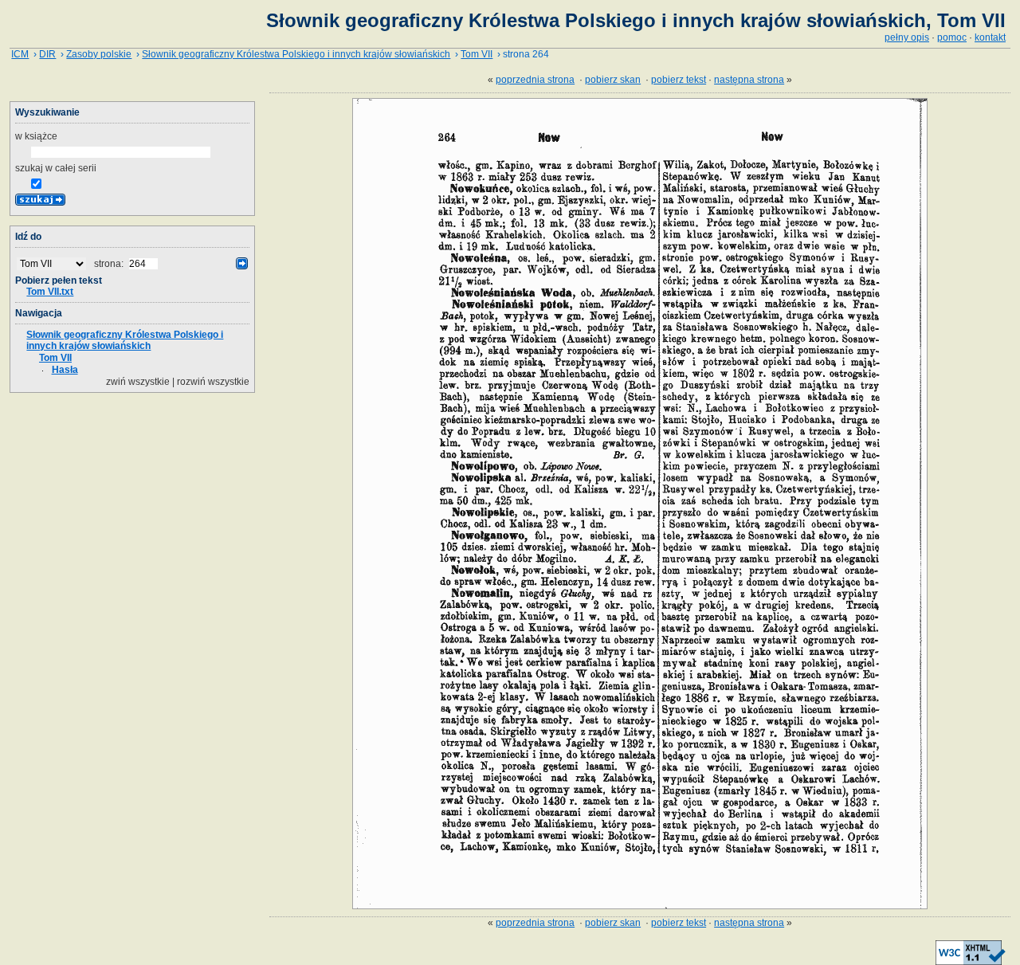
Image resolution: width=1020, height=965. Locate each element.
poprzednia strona (535, 79)
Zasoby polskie (98, 54)
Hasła (65, 369)
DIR (47, 54)
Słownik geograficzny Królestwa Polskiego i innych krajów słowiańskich (296, 54)
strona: (110, 263)
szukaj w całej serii (55, 168)
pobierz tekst (678, 79)
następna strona (749, 79)
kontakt (990, 37)
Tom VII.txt (49, 291)
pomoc (952, 37)
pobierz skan (613, 79)
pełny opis (907, 37)
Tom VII (476, 54)
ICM (20, 54)
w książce (36, 136)
